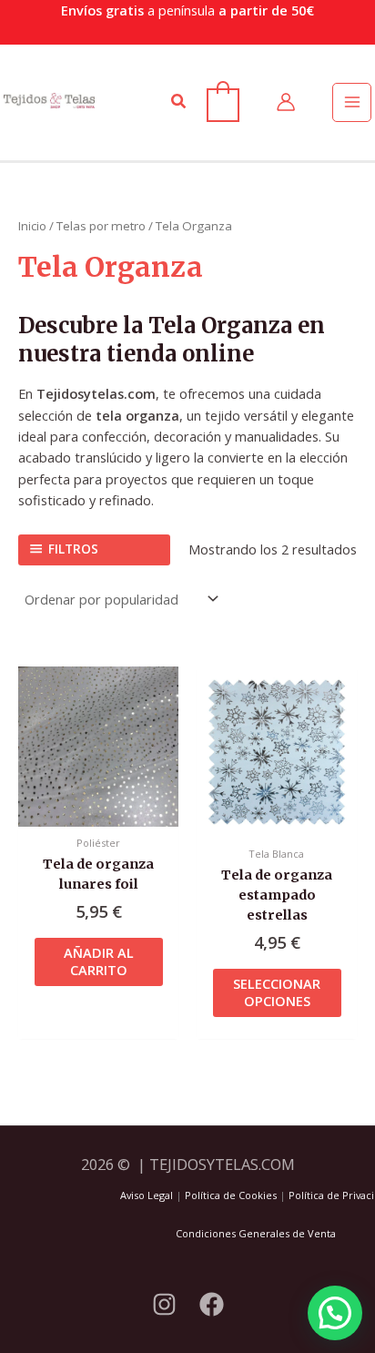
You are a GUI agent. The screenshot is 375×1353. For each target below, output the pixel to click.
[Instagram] (164, 1304)
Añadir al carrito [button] (99, 961)
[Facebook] (211, 1304)
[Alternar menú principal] (351, 102)
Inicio (32, 226)
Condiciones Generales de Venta (256, 1233)
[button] (179, 102)
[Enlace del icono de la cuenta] (286, 102)
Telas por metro (101, 226)
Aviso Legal (146, 1195)
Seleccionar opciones (276, 992)
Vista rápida (98, 809)
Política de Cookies (231, 1195)
